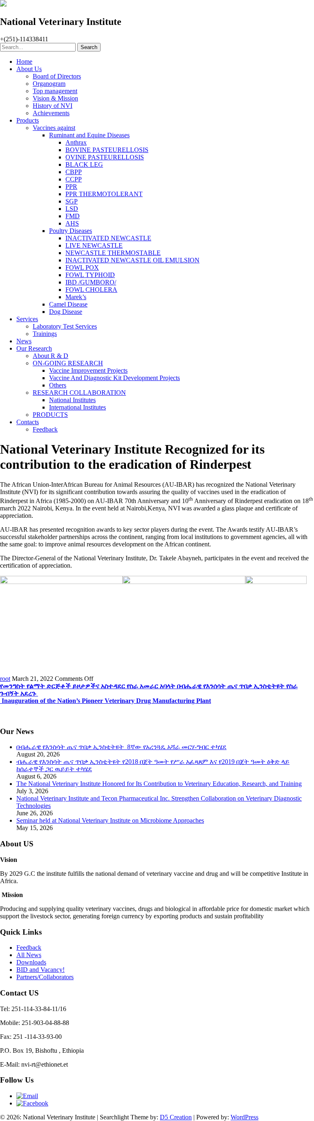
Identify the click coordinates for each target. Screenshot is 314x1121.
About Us (29, 68)
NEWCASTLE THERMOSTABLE (113, 252)
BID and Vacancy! (40, 969)
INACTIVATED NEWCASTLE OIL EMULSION (132, 260)
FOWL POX (82, 267)
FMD (72, 216)
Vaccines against (54, 127)
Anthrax (76, 142)
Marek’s (75, 296)
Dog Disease (65, 311)
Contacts (27, 421)
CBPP (73, 171)
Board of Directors (57, 76)
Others (57, 385)
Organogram (49, 83)
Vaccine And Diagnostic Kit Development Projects (114, 377)
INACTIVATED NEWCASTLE (108, 238)
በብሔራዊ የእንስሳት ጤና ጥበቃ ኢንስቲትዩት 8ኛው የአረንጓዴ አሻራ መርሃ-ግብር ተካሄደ (121, 746)
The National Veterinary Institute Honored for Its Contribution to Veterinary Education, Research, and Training (159, 783)
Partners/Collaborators (45, 976)
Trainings (45, 333)
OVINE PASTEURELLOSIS (104, 157)
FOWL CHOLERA (91, 289)
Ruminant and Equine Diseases (89, 135)
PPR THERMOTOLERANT (104, 193)
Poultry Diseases (70, 230)
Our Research (34, 348)
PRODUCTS (50, 414)
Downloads (31, 962)
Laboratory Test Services (65, 326)
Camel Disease (68, 304)
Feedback (45, 429)
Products (27, 120)
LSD (71, 208)
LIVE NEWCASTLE (94, 245)
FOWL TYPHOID (90, 274)
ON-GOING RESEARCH (68, 363)
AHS (72, 223)
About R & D (50, 355)
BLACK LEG (84, 164)
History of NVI (52, 105)
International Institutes (77, 407)
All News (28, 954)
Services (27, 318)
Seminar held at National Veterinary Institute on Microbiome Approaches (110, 820)
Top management (55, 90)
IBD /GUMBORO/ (90, 282)
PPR (71, 186)
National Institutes (72, 399)
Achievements (51, 113)
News (23, 341)
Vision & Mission (55, 98)
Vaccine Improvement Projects (88, 370)
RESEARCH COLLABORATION (79, 392)
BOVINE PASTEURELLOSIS (106, 149)
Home (24, 61)
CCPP (73, 179)
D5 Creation (176, 1117)
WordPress (244, 1117)
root (5, 678)
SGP (71, 201)
